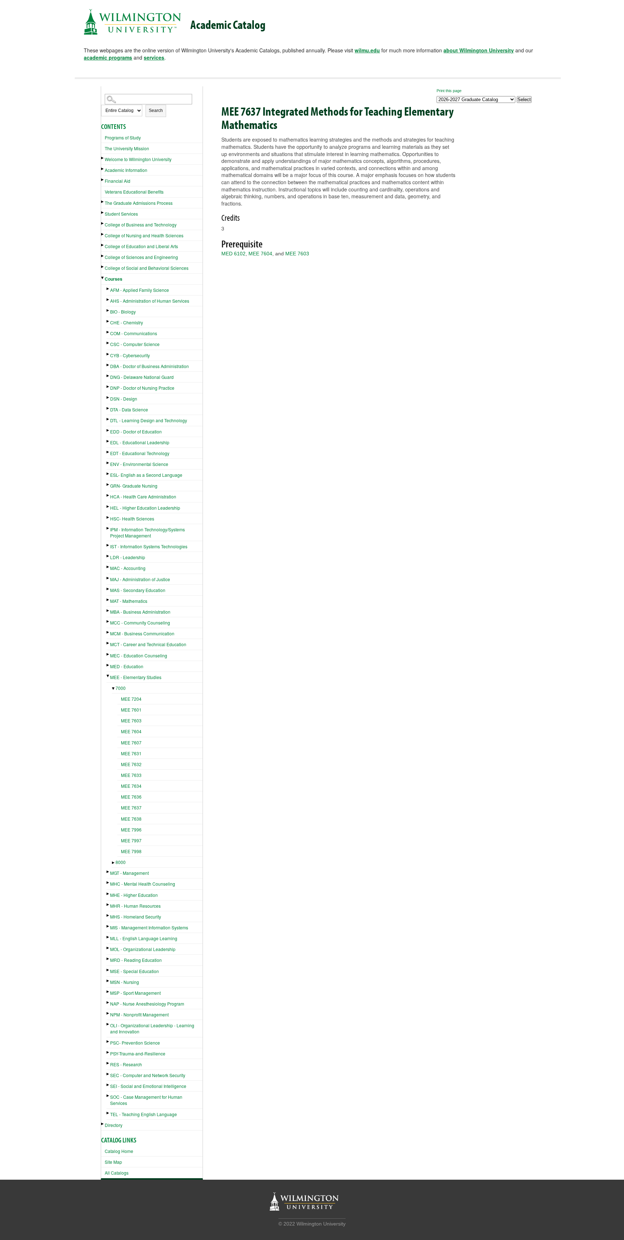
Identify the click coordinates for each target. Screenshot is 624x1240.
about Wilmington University (478, 50)
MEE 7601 (131, 710)
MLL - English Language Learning (143, 938)
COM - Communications (133, 333)
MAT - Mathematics (128, 601)
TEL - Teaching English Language (143, 1114)
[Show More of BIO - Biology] (108, 310)
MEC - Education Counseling (138, 655)
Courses (113, 279)
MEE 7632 (131, 764)
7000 (121, 688)
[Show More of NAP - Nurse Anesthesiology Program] (108, 1002)
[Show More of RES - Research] (108, 1063)
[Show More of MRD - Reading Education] (108, 958)
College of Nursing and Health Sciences (144, 235)
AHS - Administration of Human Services (149, 301)
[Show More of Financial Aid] (103, 179)
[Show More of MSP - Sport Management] (108, 991)
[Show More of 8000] (114, 862)
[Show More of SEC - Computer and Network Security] (108, 1074)
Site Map (113, 1162)
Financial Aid (117, 181)
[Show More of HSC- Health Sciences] (108, 517)
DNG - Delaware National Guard (142, 377)
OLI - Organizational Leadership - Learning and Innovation (152, 1028)
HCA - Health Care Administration (143, 496)
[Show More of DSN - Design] (108, 397)
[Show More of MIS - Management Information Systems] (108, 926)
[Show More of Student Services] (103, 212)
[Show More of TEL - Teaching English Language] (108, 1113)
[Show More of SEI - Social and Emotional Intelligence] (108, 1084)
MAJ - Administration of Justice (140, 579)
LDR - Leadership (127, 557)
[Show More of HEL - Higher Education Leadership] (108, 506)
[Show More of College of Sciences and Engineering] (103, 256)
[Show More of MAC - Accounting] (108, 567)
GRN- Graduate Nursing (133, 486)
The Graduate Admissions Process (139, 203)
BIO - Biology (123, 311)
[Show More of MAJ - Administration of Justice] (108, 578)
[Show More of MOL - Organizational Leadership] (108, 948)
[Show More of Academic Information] (103, 168)
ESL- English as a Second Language (146, 475)
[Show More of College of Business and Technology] (103, 223)
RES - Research (126, 1064)
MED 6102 (233, 253)
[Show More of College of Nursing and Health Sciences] (103, 234)
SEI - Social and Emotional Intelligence (148, 1086)
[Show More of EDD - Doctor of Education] (108, 430)
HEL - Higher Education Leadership (145, 508)
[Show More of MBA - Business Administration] (108, 610)
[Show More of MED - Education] (108, 665)
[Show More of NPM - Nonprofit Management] (108, 1013)
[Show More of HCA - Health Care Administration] (108, 495)
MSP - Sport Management (135, 993)
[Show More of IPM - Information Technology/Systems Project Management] (108, 528)
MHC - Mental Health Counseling (142, 884)
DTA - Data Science (129, 409)
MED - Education (126, 666)
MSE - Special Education (134, 971)
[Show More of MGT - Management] (108, 871)
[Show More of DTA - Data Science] (108, 408)
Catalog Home (119, 1151)
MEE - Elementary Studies (135, 677)
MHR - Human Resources (135, 906)
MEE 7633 (131, 775)
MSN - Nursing (124, 982)
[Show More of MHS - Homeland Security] (108, 915)
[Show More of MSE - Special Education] (108, 970)
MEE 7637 (131, 807)
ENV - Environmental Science (139, 464)
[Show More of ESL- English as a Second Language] (108, 473)
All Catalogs (117, 1173)
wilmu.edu (367, 50)
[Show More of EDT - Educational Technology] (108, 452)
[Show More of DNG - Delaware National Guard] (108, 375)
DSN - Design (123, 399)
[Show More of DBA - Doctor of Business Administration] (108, 365)
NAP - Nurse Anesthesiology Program (147, 1004)
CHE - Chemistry (126, 322)
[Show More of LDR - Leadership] (108, 556)
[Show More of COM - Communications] (108, 332)
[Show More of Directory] (103, 1123)
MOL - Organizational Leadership (143, 949)
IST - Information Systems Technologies (148, 546)
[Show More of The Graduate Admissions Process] (103, 201)
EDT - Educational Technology (139, 453)
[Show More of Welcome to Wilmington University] (103, 158)
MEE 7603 (131, 720)
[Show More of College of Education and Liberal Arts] (103, 245)
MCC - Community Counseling (140, 622)
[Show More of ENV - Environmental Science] (108, 463)
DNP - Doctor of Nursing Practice (142, 388)
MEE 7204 (131, 699)
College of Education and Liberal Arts (141, 246)
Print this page (449, 90)
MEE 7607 (131, 742)
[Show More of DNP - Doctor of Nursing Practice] (108, 386)
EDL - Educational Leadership (139, 442)
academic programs (108, 57)
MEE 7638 (131, 819)
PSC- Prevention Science (135, 1043)
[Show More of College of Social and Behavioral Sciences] (103, 266)
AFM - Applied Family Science (139, 290)
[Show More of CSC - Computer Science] (108, 343)
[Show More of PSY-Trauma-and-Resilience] (108, 1052)
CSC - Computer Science (135, 344)
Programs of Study (123, 137)
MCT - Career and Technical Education (148, 644)
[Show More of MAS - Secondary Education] (108, 589)
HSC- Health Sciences (132, 518)
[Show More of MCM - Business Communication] (108, 632)
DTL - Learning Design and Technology (148, 420)
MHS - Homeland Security (135, 916)
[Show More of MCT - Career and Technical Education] (108, 643)
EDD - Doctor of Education (136, 431)
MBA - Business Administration (140, 612)
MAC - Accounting (128, 568)
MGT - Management (129, 873)
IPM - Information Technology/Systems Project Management (147, 532)
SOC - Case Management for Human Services (146, 1100)
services (154, 57)
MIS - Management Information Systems (149, 927)
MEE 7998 (131, 851)
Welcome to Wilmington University (138, 159)
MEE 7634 (131, 786)
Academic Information (126, 170)
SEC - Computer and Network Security (147, 1075)
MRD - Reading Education (136, 960)
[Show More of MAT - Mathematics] (108, 599)
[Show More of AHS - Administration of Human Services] (108, 299)
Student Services (121, 214)
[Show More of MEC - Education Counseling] (108, 654)
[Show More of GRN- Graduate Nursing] (108, 484)
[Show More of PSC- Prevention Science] (108, 1041)
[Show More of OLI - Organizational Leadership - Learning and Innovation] (108, 1024)
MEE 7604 (131, 731)
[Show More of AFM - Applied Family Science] (108, 288)
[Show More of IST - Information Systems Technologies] (108, 545)
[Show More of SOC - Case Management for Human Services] (108, 1095)
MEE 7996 (131, 829)
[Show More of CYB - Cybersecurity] (108, 354)
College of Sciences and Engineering (141, 257)
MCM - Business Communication (142, 633)
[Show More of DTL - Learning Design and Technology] (108, 419)
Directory (113, 1125)
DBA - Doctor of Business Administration (149, 366)
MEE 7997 (131, 840)
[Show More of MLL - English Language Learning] (108, 937)
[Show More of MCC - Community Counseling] (108, 621)
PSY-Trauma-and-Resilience (137, 1053)
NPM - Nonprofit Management (139, 1014)
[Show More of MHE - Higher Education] (108, 893)
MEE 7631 (131, 753)
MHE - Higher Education (134, 895)
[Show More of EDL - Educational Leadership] (108, 441)
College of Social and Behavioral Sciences (146, 268)
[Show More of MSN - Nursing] (108, 980)
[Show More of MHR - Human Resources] (108, 904)
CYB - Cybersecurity (130, 355)
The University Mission (127, 148)
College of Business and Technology (141, 224)
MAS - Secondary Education (137, 590)
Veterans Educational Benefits (134, 192)
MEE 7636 (131, 797)
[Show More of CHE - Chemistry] (108, 321)
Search (156, 110)
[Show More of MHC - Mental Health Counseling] (108, 882)
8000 (121, 862)
